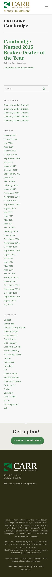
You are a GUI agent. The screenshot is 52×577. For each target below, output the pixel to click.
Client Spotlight (11, 331)
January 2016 (10, 281)
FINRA (10, 566)
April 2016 (9, 269)
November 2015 (12, 289)
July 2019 (8, 162)
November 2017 (12, 196)
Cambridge (21, 63)
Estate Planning (11, 350)
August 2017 (10, 208)
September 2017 (12, 204)
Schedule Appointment (27, 440)
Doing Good (9, 339)
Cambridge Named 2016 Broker (19, 67)
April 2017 (9, 223)
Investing (8, 366)
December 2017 (12, 193)
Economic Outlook (12, 346)
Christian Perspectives (14, 327)
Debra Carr (10, 63)
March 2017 (9, 227)
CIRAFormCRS (37, 566)
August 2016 (10, 254)
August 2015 (10, 300)
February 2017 (11, 231)
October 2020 (10, 139)
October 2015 (10, 292)
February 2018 (11, 185)
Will (5, 408)
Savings (7, 389)
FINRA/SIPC (16, 525)
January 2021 (10, 135)
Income (7, 358)
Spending (8, 392)
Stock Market (10, 396)
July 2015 (8, 304)
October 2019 (10, 154)
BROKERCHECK (25, 566)
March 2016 (9, 273)
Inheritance (9, 362)
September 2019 (12, 158)
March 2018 (9, 181)
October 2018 (10, 169)
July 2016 (8, 258)
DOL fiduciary (10, 342)
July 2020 (8, 143)
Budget (7, 319)
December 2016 (12, 239)
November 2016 (12, 242)
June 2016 (8, 262)
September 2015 (12, 296)
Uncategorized (11, 404)
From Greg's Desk (12, 354)
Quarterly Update (12, 381)
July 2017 (8, 212)
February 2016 (11, 277)
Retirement (9, 385)
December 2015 (12, 285)
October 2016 (10, 246)
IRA (5, 369)
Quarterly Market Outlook (16, 105)
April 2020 (9, 146)
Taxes (7, 400)
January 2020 (10, 150)
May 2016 (8, 265)
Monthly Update (11, 377)
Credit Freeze (10, 335)
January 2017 (10, 235)
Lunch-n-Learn (10, 373)
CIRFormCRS (26, 569)
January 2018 (10, 189)
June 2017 (8, 216)
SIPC (15, 566)
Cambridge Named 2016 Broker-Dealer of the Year (24, 50)
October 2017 (10, 200)
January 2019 (10, 166)
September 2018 (12, 173)
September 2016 (12, 250)
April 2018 (9, 177)
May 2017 (8, 219)
